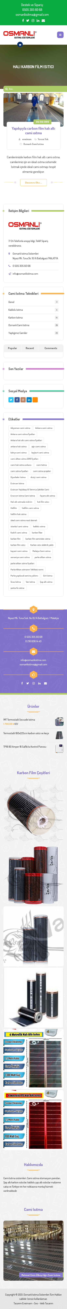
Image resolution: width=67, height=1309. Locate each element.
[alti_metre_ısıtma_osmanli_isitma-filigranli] (33, 1059)
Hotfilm (14, 508)
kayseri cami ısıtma (19, 551)
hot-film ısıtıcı (43, 502)
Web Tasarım (46, 1303)
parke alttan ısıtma (43, 557)
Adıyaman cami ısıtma (20, 428)
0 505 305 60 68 (22, 265)
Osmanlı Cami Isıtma (33, 144)
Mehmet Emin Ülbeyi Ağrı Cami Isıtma (40, 1275)
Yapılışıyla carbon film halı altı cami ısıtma (33, 130)
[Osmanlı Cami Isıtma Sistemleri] (20, 35)
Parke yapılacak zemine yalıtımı (24, 575)
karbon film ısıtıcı (18, 545)
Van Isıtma (30, 582)
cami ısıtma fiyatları (19, 471)
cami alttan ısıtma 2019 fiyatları (24, 458)
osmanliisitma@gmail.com (32, 14)
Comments (51, 348)
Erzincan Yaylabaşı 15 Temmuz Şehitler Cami (30, 489)
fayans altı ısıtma (47, 495)
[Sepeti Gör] (20, 44)
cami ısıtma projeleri (42, 471)
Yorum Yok (43, 139)
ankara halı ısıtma (19, 446)
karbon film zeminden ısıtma (38, 538)
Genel (11, 302)
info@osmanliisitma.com (25, 273)
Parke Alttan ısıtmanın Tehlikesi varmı (27, 569)
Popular (12, 348)
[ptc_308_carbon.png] (33, 875)
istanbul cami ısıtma (19, 526)
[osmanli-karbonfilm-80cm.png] (33, 814)
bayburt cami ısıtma (40, 452)
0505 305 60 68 (32, 9)
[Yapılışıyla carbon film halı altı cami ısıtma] (33, 110)
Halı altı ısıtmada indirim (21, 502)
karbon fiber (37, 532)
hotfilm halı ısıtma (18, 514)
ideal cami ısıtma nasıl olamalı (24, 520)
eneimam (26, 139)
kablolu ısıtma (39, 526)
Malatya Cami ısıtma (41, 551)
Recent (30, 348)
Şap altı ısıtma (46, 582)
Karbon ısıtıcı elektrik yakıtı (42, 545)
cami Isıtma (41, 465)
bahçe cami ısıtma (19, 452)
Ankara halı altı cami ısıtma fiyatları (26, 440)
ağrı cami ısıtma (39, 446)
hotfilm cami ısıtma (30, 508)
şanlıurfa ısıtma (17, 588)
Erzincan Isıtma (17, 483)
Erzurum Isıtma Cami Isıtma (23, 495)
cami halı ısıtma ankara (21, 465)
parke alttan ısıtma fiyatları (22, 563)
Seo (36, 1303)
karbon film (15, 538)
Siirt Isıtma (47, 575)
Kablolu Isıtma (15, 309)
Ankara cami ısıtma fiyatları (23, 434)
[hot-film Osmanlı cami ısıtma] (33, 998)
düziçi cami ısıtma (38, 477)
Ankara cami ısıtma (43, 428)
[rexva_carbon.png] (33, 936)
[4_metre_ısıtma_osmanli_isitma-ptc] (33, 1120)
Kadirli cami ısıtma (19, 532)
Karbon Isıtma (15, 317)
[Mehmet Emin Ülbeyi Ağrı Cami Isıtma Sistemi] (33, 1250)
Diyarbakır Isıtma (18, 477)
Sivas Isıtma (16, 582)
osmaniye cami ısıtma (20, 557)
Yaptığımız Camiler (17, 333)
